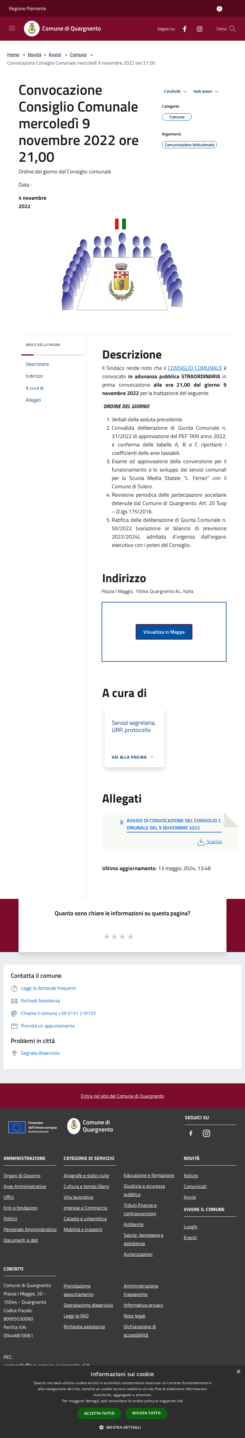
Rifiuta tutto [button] (146, 1413)
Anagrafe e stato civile (86, 1175)
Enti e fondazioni (21, 1207)
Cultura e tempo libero (86, 1186)
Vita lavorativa (78, 1197)
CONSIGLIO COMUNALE (195, 368)
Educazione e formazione (149, 1175)
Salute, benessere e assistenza (143, 1239)
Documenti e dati (21, 1240)
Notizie (191, 1175)
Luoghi (190, 1226)
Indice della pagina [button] (43, 344)
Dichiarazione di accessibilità (140, 1330)
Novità (34, 54)
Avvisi (55, 54)
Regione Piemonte (27, 8)
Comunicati (195, 1186)
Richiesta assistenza (84, 1326)
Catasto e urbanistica (85, 1218)
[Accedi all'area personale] (219, 9)
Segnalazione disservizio (88, 1305)
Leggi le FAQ (76, 1315)
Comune (78, 54)
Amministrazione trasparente (141, 1290)
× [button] (238, 1372)
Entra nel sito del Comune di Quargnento (122, 1096)
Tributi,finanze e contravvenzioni (140, 1209)
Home (13, 54)
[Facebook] (182, 29)
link (180, 1400)
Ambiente (133, 1224)
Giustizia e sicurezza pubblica (144, 1190)
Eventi (190, 1237)
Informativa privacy (143, 1305)
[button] (122, 1427)
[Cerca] (232, 28)
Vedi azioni (203, 91)
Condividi (172, 91)
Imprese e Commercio (85, 1207)
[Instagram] (197, 29)
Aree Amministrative (25, 1186)
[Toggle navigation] (12, 28)
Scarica (214, 841)
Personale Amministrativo (30, 1229)
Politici (10, 1218)
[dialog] (122, 1401)
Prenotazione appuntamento (79, 1290)
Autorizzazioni (138, 1254)
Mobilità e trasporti (83, 1229)
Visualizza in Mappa (164, 631)
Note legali (135, 1315)
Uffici (9, 1197)
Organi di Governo (22, 1175)
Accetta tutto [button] (99, 1413)
